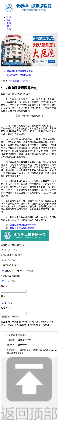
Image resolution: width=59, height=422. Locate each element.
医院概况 (16, 81)
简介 (9, 20)
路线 (9, 29)
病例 (9, 26)
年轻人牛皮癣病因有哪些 (22, 228)
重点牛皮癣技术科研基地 (19, 75)
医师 (9, 23)
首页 (9, 17)
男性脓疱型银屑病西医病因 (23, 225)
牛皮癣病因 (25, 81)
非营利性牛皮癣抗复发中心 (20, 71)
